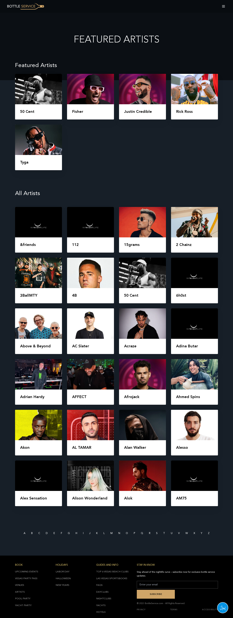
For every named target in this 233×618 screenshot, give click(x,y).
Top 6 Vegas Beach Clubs (112, 572)
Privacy (141, 610)
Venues (19, 585)
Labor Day (62, 572)
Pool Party (22, 599)
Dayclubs (102, 592)
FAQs (99, 585)
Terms (174, 610)
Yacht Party (23, 605)
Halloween (63, 578)
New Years (62, 585)
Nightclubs (103, 599)
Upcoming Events (26, 572)
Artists (20, 592)
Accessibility (210, 610)
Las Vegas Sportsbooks (111, 578)
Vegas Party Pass (26, 578)
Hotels (101, 612)
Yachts (101, 605)
